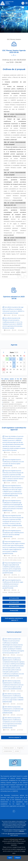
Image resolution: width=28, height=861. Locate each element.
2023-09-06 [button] (8, 751)
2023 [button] (17, 751)
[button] (26, 8)
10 (14, 362)
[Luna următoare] (24, 352)
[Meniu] (26, 3)
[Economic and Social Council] (2, 3)
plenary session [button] (9, 748)
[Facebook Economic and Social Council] (14, 811)
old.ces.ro (21, 831)
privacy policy (20, 849)
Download (21, 315)
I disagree (17, 857)
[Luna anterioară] (3, 352)
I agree (9, 857)
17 (14, 366)
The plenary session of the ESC (11, 379)
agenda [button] (20, 748)
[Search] (22, 3)
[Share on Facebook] (2, 26)
